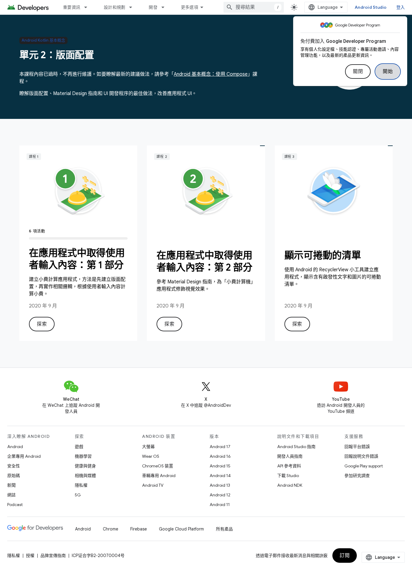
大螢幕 (148, 446)
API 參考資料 (289, 466)
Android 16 (220, 456)
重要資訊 (71, 7)
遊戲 (79, 446)
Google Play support (363, 466)
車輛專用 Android (159, 475)
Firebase (138, 529)
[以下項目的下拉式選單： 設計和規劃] (133, 7)
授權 (30, 555)
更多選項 (189, 7)
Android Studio (371, 7)
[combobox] (253, 7)
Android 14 (220, 475)
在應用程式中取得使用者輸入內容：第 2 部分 (204, 261)
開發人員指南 (290, 456)
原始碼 (13, 475)
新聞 (11, 485)
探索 (42, 324)
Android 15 (220, 466)
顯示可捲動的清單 (322, 255)
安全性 (13, 466)
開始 (388, 71)
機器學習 (83, 456)
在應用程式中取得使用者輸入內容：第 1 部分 (77, 259)
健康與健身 (85, 466)
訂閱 (345, 555)
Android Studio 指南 (296, 446)
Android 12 (220, 495)
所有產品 (224, 529)
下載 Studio (288, 475)
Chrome (110, 529)
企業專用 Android (24, 456)
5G (78, 495)
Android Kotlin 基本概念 (43, 40)
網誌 (11, 495)
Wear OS (150, 456)
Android (15, 446)
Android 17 (220, 446)
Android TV (152, 485)
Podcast (15, 504)
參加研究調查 (357, 475)
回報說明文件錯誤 (361, 456)
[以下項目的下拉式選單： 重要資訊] (88, 7)
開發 (153, 7)
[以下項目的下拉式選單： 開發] (165, 7)
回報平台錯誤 (357, 446)
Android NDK (289, 485)
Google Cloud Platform (181, 529)
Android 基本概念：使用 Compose (211, 74)
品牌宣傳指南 (53, 555)
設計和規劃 (114, 7)
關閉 (358, 71)
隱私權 (81, 485)
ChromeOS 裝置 (157, 466)
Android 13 (220, 485)
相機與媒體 (85, 475)
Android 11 (220, 504)
